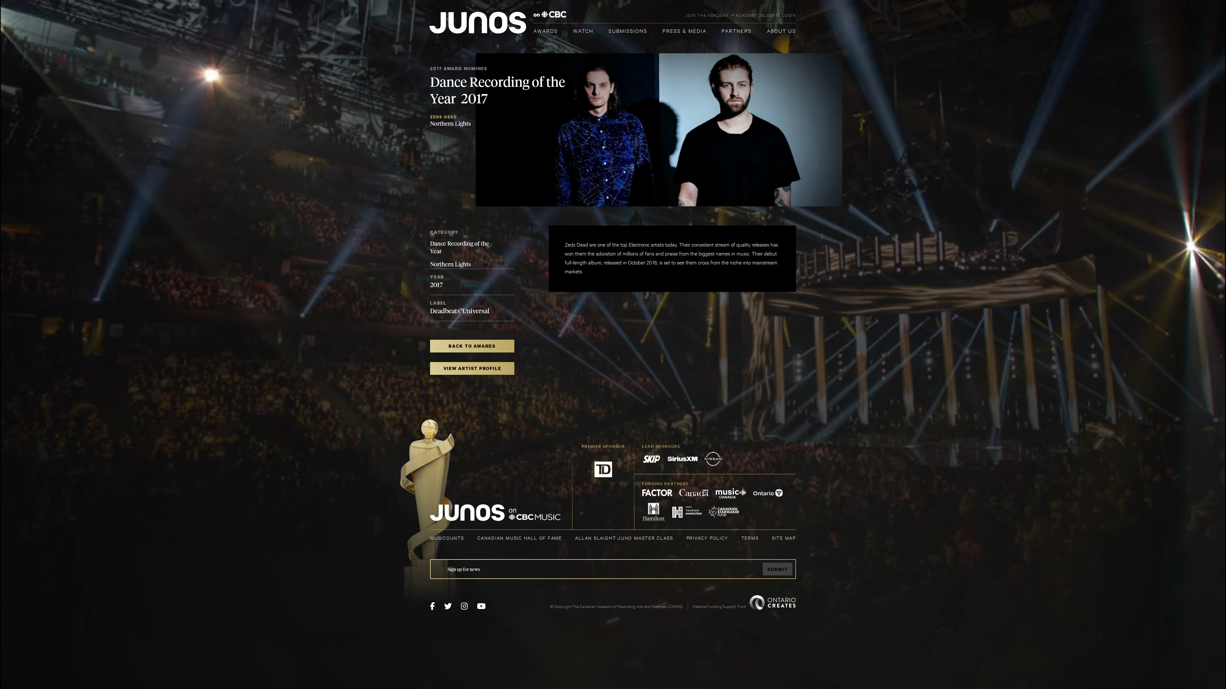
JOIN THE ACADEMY (707, 15)
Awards (546, 30)
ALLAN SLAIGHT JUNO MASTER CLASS (624, 538)
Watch (583, 30)
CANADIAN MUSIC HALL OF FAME (519, 538)
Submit (778, 569)
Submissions (628, 30)
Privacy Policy (707, 538)
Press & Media (684, 30)
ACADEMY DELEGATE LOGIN (766, 15)
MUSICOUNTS (447, 538)
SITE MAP (784, 538)
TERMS (750, 538)
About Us (781, 30)
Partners (737, 30)
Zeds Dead (443, 117)
